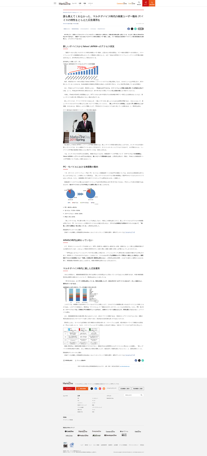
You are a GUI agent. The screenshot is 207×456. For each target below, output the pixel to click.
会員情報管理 (104, 445)
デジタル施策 (80, 407)
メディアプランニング (97, 407)
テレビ (93, 409)
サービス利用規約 (123, 445)
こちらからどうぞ (129, 232)
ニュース (74, 3)
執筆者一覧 (80, 411)
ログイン (70, 388)
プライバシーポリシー (133, 445)
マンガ (93, 400)
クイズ (93, 402)
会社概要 (116, 445)
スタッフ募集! (96, 445)
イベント (90, 3)
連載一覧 (80, 409)
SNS (93, 411)
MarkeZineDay (75, 28)
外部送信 (142, 445)
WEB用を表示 (68, 360)
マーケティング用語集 (68, 419)
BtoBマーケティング (82, 405)
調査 (93, 405)
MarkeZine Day (110, 398)
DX (78, 398)
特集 (85, 3)
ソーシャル (93, 28)
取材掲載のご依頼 (137, 388)
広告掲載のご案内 (124, 388)
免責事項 (110, 445)
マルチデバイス (101, 28)
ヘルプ (81, 445)
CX (78, 400)
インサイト (80, 402)
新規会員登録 (83, 388)
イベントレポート (84, 28)
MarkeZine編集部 (67, 23)
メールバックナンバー (111, 388)
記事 (80, 3)
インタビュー (95, 398)
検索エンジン (67, 28)
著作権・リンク (88, 445)
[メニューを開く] (55, 3)
